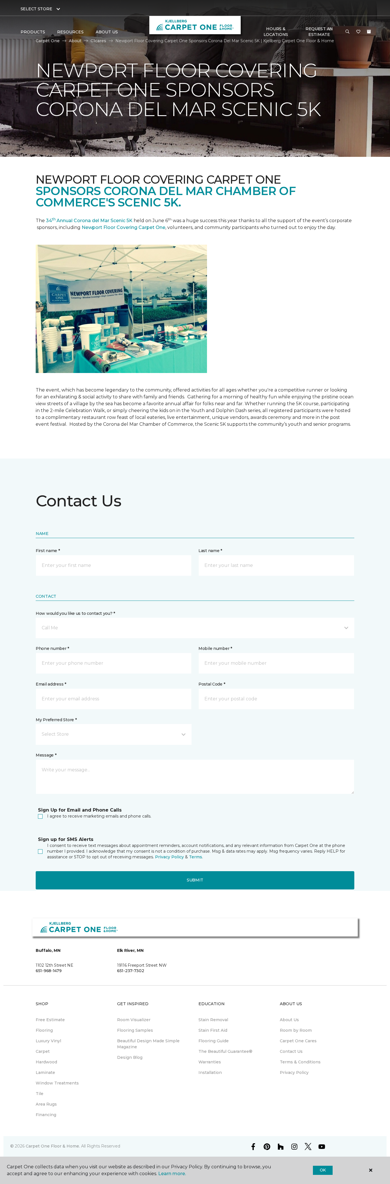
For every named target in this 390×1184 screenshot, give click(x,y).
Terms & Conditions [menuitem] (300, 1062)
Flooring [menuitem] (44, 1030)
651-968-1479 (49, 970)
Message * (46, 755)
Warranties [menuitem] (209, 1062)
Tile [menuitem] (39, 1093)
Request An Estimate (319, 31)
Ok (323, 1170)
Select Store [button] (36, 8)
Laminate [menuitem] (45, 1072)
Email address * (51, 684)
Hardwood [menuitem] (46, 1062)
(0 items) (369, 32)
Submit (195, 880)
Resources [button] (70, 32)
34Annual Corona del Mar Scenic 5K (89, 220)
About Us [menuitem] (289, 1019)
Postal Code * (211, 684)
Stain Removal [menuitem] (213, 1019)
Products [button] (33, 32)
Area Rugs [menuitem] (46, 1104)
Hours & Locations (276, 31)
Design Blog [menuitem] (129, 1057)
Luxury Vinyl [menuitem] (48, 1040)
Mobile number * (215, 648)
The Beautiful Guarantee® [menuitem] (225, 1051)
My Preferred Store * (56, 720)
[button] (347, 32)
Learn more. (172, 1173)
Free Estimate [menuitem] (50, 1019)
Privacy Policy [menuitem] (294, 1072)
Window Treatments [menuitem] (57, 1083)
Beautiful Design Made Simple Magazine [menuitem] (148, 1043)
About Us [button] (107, 32)
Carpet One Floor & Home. (53, 1146)
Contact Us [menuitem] (291, 1051)
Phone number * (52, 648)
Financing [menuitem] (46, 1114)
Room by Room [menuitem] (296, 1030)
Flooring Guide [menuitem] (213, 1040)
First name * (48, 551)
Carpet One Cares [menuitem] (298, 1040)
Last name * (210, 551)
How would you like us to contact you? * (75, 613)
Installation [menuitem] (210, 1072)
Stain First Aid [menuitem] (212, 1030)
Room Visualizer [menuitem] (133, 1019)
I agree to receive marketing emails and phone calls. (99, 816)
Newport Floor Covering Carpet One (123, 227)
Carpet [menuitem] (43, 1051)
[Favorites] (358, 32)
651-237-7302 (130, 970)
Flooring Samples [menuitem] (135, 1030)
